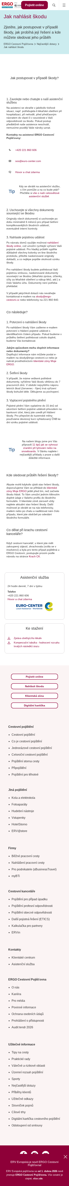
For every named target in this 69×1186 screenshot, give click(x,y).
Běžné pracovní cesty (26, 856)
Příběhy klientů (21, 1092)
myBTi (16, 876)
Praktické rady (21, 1059)
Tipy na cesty (20, 1052)
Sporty (16, 1078)
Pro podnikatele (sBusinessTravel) (34, 869)
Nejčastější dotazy (24, 1085)
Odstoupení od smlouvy (27, 1125)
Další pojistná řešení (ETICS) (31, 919)
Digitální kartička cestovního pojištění (36, 1118)
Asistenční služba (23, 964)
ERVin (16, 932)
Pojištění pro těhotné (25, 774)
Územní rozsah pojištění (27, 1072)
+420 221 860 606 (26, 150)
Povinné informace (24, 1007)
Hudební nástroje (23, 811)
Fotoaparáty (19, 804)
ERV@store (19, 831)
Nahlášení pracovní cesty (28, 862)
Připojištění (19, 767)
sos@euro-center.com (28, 161)
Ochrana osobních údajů (28, 1014)
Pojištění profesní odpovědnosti (32, 905)
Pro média (18, 1000)
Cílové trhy (19, 1112)
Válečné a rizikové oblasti (28, 1065)
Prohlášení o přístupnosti (28, 1020)
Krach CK (34, 556)
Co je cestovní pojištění (27, 741)
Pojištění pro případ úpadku (29, 899)
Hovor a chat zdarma (27, 172)
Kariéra (16, 994)
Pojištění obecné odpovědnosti (32, 912)
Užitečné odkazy (22, 1098)
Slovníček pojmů (22, 1105)
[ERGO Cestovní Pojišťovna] (12, 5)
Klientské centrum (23, 957)
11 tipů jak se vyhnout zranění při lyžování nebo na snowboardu (40, 448)
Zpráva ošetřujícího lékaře (28, 638)
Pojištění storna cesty (25, 761)
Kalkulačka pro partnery (27, 925)
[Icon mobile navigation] (64, 5)
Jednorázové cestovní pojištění (32, 748)
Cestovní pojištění (23, 734)
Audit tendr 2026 (22, 1027)
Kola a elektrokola (23, 797)
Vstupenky (18, 817)
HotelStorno (19, 824)
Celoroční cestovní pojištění (30, 754)
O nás (15, 987)
